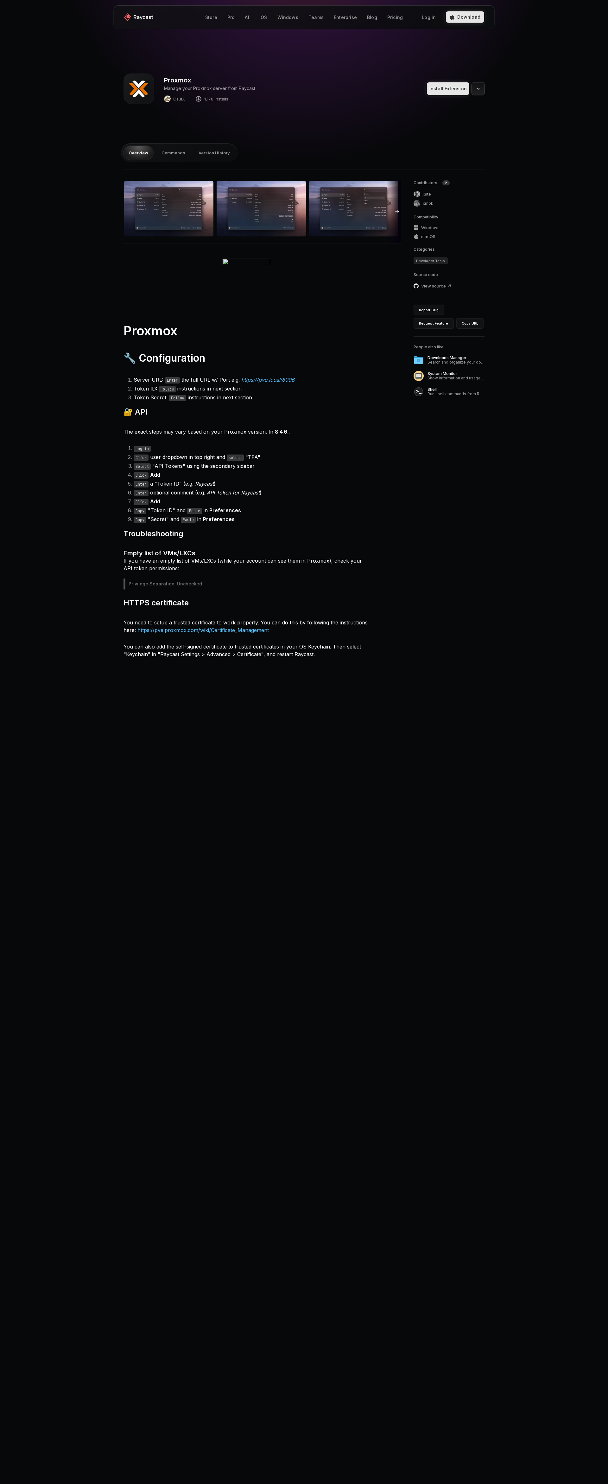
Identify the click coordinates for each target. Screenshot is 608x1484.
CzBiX (179, 98)
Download (468, 17)
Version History (214, 152)
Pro (231, 17)
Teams (316, 17)
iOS (263, 17)
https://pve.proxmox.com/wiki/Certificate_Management (203, 630)
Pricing (395, 17)
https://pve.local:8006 (267, 380)
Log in (429, 17)
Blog (372, 17)
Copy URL (470, 323)
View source (433, 285)
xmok (428, 203)
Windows (287, 17)
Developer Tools (430, 261)
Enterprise (345, 17)
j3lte (427, 194)
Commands (173, 152)
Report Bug (429, 310)
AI (247, 17)
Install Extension (448, 88)
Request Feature (433, 323)
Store (211, 17)
